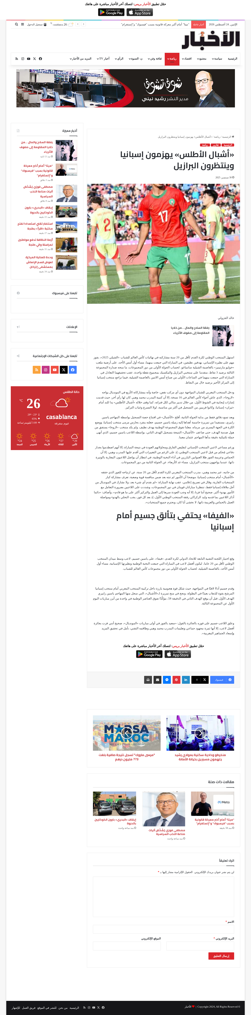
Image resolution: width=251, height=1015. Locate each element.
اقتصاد (188, 58)
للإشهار (16, 1007)
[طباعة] (148, 680)
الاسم (230, 921)
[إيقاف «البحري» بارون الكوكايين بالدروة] (114, 804)
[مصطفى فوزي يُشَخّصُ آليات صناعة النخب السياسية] (163, 809)
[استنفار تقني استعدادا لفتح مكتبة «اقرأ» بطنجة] (66, 227)
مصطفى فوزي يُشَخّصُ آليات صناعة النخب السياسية (167, 832)
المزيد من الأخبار (81, 58)
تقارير (216, 145)
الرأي (120, 58)
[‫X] (64, 370)
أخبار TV (104, 58)
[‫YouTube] (55, 370)
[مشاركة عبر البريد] (157, 680)
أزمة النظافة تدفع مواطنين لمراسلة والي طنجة (35, 242)
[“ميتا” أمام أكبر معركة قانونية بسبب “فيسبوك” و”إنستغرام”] (212, 804)
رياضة (173, 58)
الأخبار (188, 1006)
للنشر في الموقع (46, 1007)
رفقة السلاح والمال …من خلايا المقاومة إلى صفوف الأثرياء (190, 330)
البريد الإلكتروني (224, 938)
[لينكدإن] (186, 680)
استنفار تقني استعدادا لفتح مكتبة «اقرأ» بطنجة (35, 226)
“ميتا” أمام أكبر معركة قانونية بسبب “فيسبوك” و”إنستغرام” (214, 821)
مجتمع (202, 58)
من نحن (63, 1007)
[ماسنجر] (167, 680)
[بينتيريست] (176, 680)
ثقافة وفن (156, 58)
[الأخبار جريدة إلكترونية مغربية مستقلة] (210, 41)
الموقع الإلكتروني (151, 938)
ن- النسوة (136, 58)
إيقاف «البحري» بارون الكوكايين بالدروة (115, 821)
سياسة (218, 58)
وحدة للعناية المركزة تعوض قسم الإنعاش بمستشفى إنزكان (39, 262)
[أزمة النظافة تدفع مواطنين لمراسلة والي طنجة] (66, 245)
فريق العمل (28, 1007)
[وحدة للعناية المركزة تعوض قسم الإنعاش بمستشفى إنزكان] (66, 262)
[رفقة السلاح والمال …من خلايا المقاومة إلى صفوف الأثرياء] (223, 335)
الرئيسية (232, 58)
